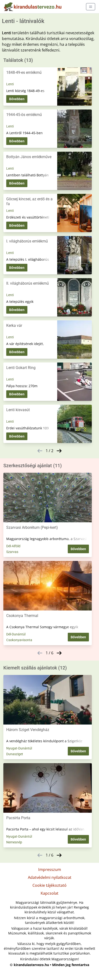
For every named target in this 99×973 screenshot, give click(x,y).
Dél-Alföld (13, 546)
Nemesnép (14, 842)
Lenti (10, 84)
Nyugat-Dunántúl (19, 748)
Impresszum (49, 869)
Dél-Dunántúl (15, 634)
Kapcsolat (49, 893)
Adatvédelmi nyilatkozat (49, 877)
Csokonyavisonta (19, 640)
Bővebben (17, 99)
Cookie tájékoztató (49, 885)
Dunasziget (14, 754)
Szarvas (12, 552)
